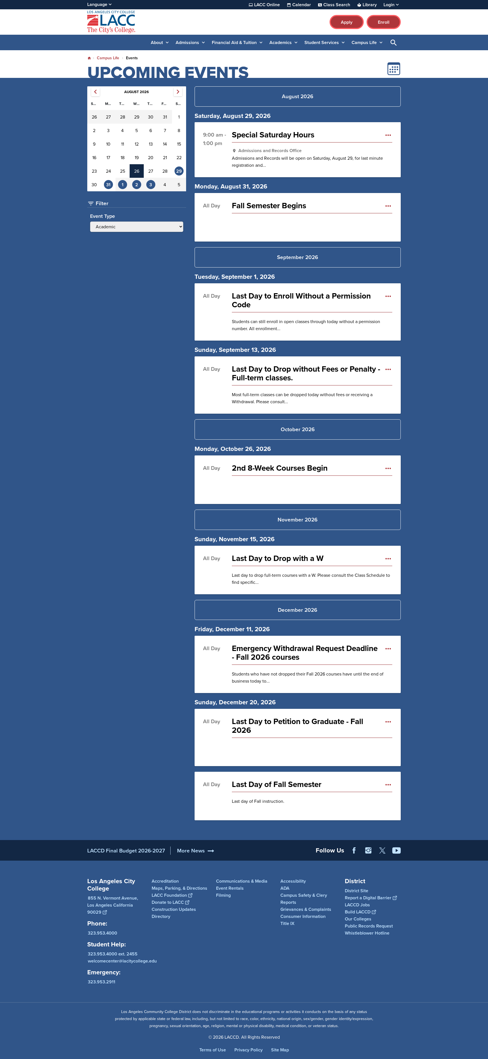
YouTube (396, 850)
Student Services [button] (321, 42)
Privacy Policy (248, 1050)
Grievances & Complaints (305, 909)
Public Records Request (369, 926)
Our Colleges (358, 919)
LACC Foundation (169, 895)
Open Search (394, 42)
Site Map (280, 1050)
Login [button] (389, 5)
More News (191, 851)
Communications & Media (241, 881)
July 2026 (95, 92)
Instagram (368, 850)
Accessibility (293, 881)
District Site (356, 890)
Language (97, 4)
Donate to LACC (168, 902)
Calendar (301, 5)
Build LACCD (358, 912)
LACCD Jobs (357, 905)
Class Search (336, 5)
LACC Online (267, 5)
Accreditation (165, 881)
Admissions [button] (187, 42)
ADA (284, 888)
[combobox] (137, 222)
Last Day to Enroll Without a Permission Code (301, 300)
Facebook (354, 850)
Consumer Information (303, 916)
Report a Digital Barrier (368, 897)
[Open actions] (388, 135)
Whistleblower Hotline (367, 933)
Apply (346, 22)
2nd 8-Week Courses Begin (280, 468)
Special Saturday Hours (273, 135)
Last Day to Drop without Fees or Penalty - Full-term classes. (306, 373)
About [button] (157, 42)
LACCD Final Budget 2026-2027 (126, 851)
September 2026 (178, 92)
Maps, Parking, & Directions (179, 888)
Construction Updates (174, 909)
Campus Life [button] (364, 42)
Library (370, 5)
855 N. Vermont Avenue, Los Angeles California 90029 (112, 905)
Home (89, 58)
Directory (161, 916)
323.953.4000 (102, 933)
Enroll (383, 22)
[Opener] (482, 855)
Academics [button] (280, 42)
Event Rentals (230, 888)
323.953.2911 (101, 982)
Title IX (287, 923)
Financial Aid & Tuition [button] (234, 42)
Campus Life (108, 58)
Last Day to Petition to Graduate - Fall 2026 (297, 726)
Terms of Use (212, 1050)
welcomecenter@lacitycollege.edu (122, 961)
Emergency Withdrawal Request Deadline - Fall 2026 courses (305, 653)
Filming (223, 895)
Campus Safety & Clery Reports (303, 898)
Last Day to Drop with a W (278, 558)
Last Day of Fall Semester (276, 784)
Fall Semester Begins (269, 205)
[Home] (148, 22)
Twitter (382, 850)
